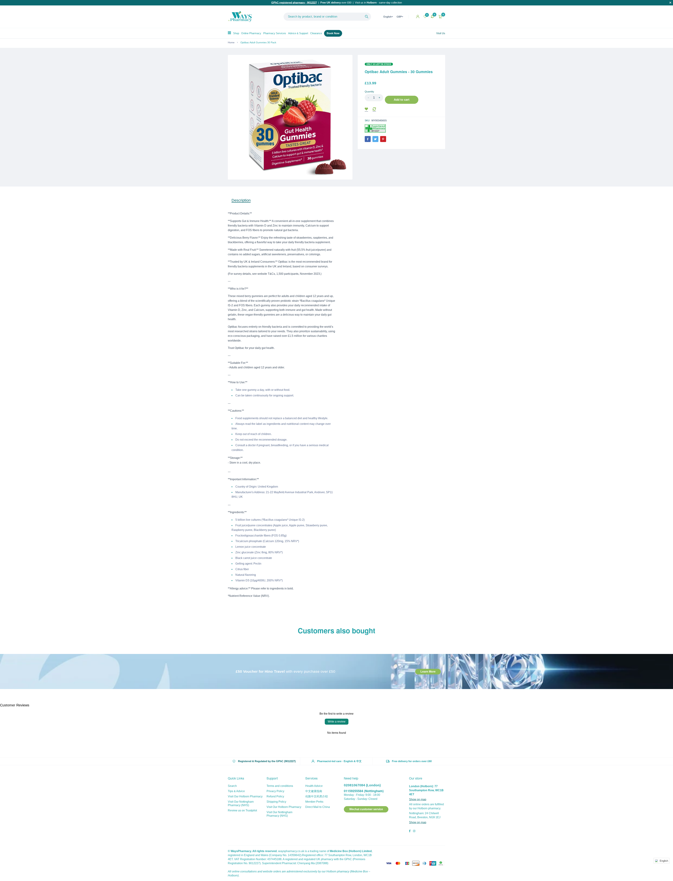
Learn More (428, 671)
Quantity (369, 91)
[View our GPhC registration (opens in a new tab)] (375, 128)
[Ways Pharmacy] (241, 17)
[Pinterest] (383, 139)
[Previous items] (228, 640)
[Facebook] (368, 139)
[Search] (366, 17)
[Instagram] (414, 831)
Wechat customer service (366, 809)
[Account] (418, 16)
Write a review (336, 721)
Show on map (417, 799)
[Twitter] (375, 139)
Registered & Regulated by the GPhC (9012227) (267, 761)
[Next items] (445, 640)
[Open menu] (229, 32)
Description (241, 200)
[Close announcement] (670, 2)
